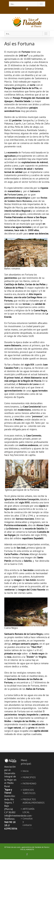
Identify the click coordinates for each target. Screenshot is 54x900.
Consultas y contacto (27, 822)
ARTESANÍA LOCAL (27, 810)
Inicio (26, 771)
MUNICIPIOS (27, 777)
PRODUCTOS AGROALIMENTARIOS (27, 801)
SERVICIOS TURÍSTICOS (27, 791)
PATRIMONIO (27, 783)
